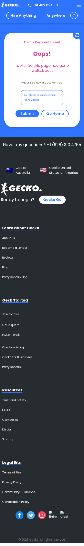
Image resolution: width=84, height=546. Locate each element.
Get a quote (11, 325)
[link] (55, 114)
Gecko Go (52, 199)
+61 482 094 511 (45, 5)
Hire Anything (23, 15)
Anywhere (55, 15)
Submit (27, 113)
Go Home (55, 113)
